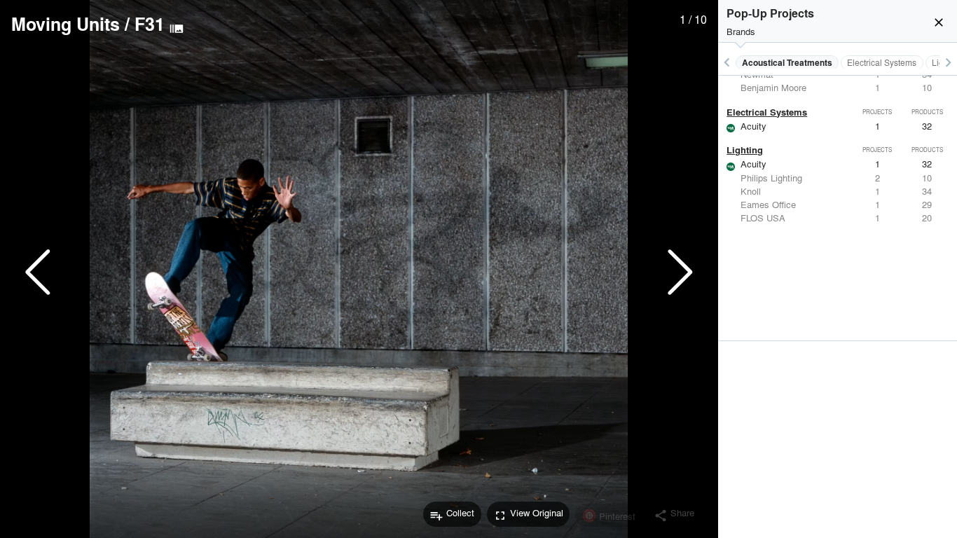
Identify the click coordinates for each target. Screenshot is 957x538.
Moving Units (65, 23)
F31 (150, 23)
